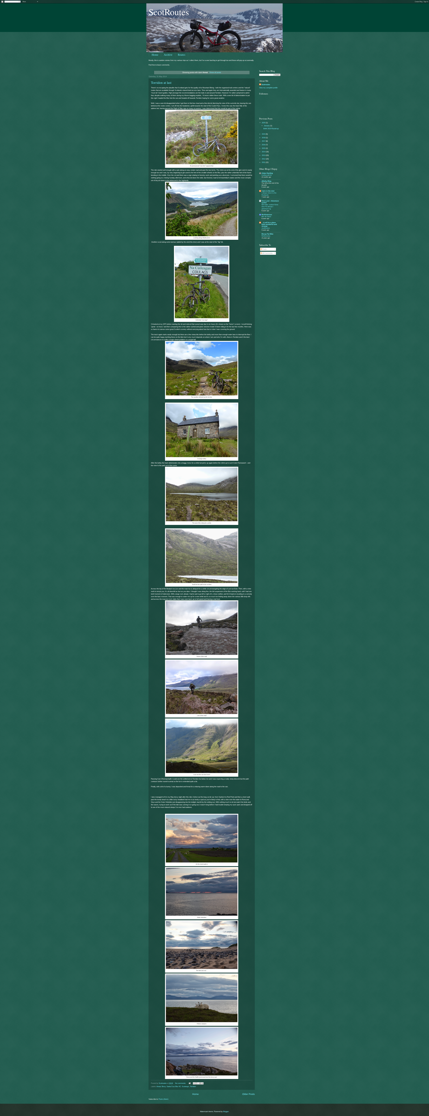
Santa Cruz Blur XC (174, 1086)
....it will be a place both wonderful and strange (269, 224)
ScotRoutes (169, 12)
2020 (264, 123)
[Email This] (194, 1083)
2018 (264, 138)
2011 (264, 162)
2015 (264, 148)
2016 (264, 145)
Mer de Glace (266, 216)
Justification (266, 228)
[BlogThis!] (196, 1083)
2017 (264, 141)
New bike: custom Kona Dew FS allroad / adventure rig (270, 207)
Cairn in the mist (268, 191)
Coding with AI (267, 175)
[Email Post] (189, 1083)
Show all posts (215, 72)
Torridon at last (161, 82)
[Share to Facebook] (200, 1083)
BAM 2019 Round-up (271, 128)
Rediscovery (266, 236)
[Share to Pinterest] (202, 1083)
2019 (264, 134)
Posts (264, 249)
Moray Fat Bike (267, 234)
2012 (264, 159)
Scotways (185, 1086)
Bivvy (164, 1086)
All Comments (267, 253)
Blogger (226, 1111)
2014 (264, 152)
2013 (264, 155)
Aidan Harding (267, 173)
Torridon (193, 1086)
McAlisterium (267, 215)
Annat (159, 1086)
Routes (181, 54)
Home (155, 54)
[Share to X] (198, 1083)
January (267, 126)
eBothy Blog (266, 181)
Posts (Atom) (163, 1099)
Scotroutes (265, 84)
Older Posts (248, 1094)
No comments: (180, 1083)
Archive (168, 54)
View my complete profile (268, 88)
